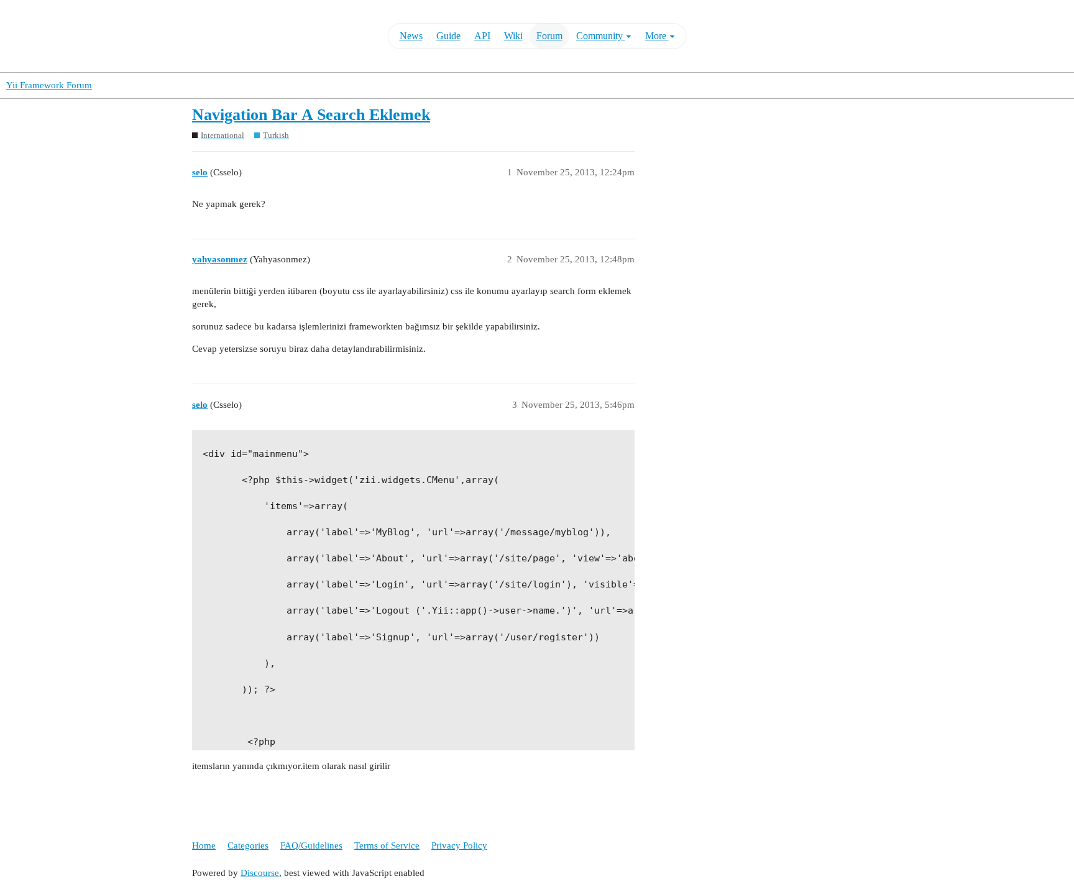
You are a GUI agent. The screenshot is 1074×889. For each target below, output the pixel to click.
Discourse (260, 873)
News (411, 35)
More (657, 35)
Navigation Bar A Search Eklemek (311, 115)
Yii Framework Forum (49, 85)
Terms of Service (387, 845)
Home (204, 845)
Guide (448, 35)
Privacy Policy (459, 845)
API (482, 35)
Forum (549, 35)
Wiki (513, 35)
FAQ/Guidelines (311, 845)
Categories (247, 845)
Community (600, 35)
